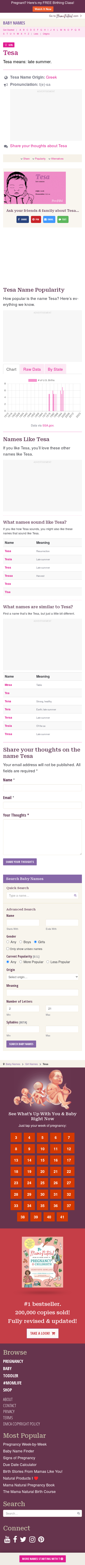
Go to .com (64, 16)
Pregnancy (13, 1361)
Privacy (8, 1411)
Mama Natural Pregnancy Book (29, 1484)
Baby (7, 1368)
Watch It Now (43, 9)
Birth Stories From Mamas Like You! (33, 1471)
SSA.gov (47, 425)
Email (7, 797)
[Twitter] (23, 1540)
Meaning (12, 985)
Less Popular (60, 962)
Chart (11, 369)
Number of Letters (19, 1001)
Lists (36, 33)
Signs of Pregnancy (19, 1457)
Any (13, 942)
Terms (8, 1418)
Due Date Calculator (20, 1464)
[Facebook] (15, 1540)
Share (26, 158)
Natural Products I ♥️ (20, 1478)
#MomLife (12, 1383)
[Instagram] (32, 1540)
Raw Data (32, 369)
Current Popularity (22, 956)
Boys (27, 942)
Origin (10, 969)
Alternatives (57, 158)
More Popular (33, 962)
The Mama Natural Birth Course (29, 1491)
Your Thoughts (16, 815)
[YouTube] (7, 1540)
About (8, 1399)
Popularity (40, 158)
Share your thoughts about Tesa (38, 145)
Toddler (10, 1376)
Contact (9, 1405)
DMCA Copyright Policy (21, 1424)
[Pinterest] (41, 1540)
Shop (7, 1390)
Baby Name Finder (18, 1450)
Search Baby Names (21, 1044)
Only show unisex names (25, 949)
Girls (41, 942)
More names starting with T (41, 1559)
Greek (51, 77)
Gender (11, 936)
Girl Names (31, 1064)
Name (7, 780)
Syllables (16, 1022)
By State (55, 369)
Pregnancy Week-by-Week (25, 1444)
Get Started (8, 29)
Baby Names (14, 23)
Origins (46, 33)
